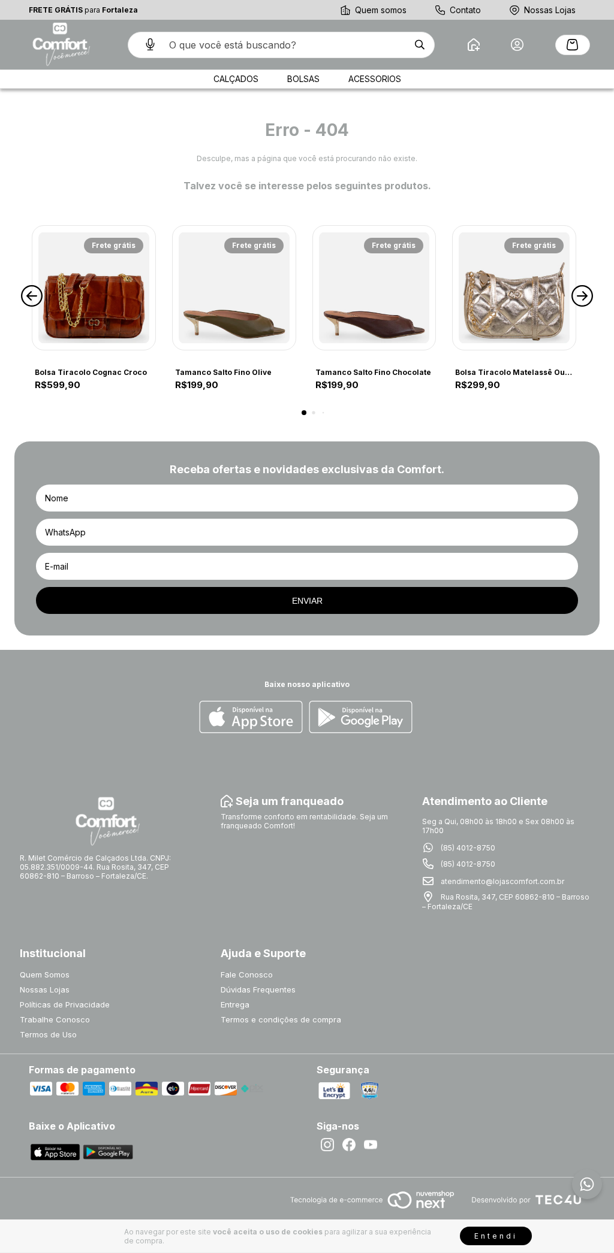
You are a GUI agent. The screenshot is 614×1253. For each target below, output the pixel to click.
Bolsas (303, 79)
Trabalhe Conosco (55, 1019)
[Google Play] (360, 718)
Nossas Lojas (550, 10)
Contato (465, 10)
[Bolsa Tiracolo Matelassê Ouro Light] (514, 288)
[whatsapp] (587, 1184)
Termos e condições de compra (281, 1019)
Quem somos (381, 10)
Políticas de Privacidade (65, 1004)
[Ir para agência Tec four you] (526, 1200)
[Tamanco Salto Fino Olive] (234, 288)
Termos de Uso (48, 1034)
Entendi (495, 1235)
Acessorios (374, 79)
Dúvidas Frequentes (258, 989)
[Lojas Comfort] (60, 45)
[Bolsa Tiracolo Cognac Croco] (93, 288)
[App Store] (250, 718)
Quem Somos (45, 974)
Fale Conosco (247, 974)
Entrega (235, 1004)
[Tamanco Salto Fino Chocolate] (374, 288)
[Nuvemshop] (372, 1209)
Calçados (235, 79)
